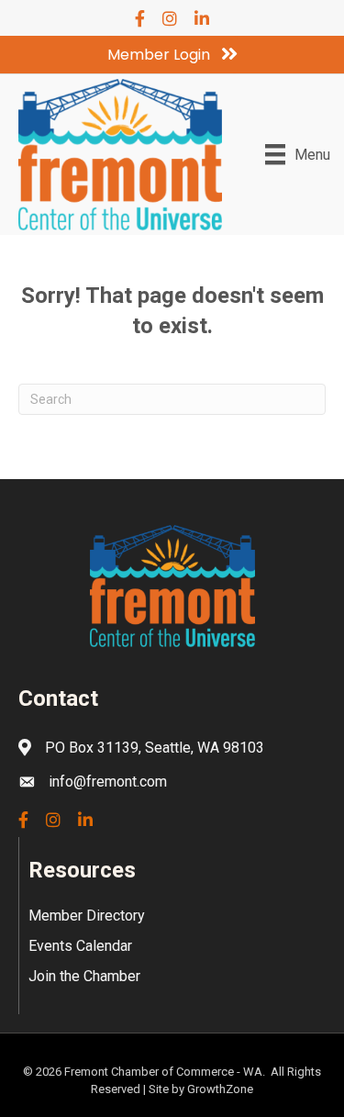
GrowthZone (220, 1089)
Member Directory (86, 915)
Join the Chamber (84, 976)
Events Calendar (80, 946)
